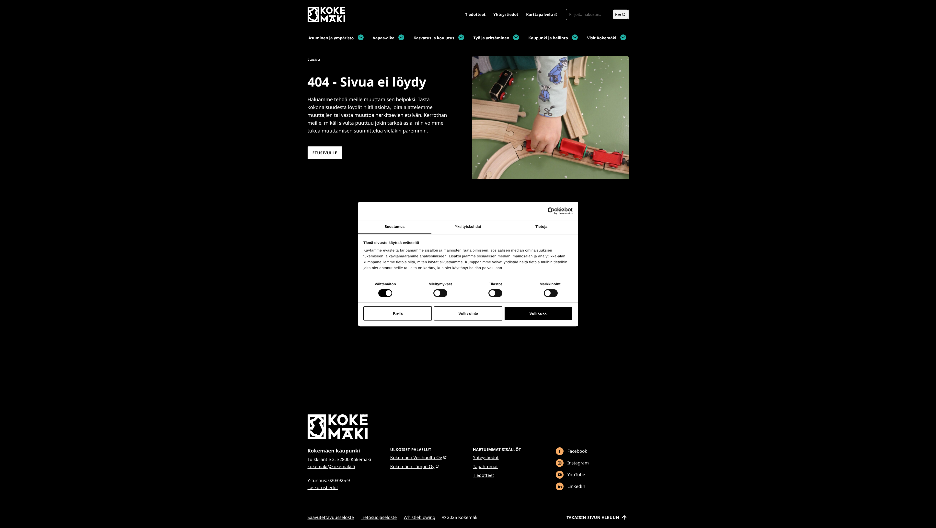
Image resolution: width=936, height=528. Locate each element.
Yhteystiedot (505, 14)
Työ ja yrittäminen (491, 38)
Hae (618, 14)
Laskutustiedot (323, 488)
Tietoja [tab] (541, 227)
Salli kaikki (538, 313)
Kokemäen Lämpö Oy (412, 467)
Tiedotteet (475, 14)
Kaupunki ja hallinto (548, 38)
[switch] (440, 293)
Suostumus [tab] (394, 227)
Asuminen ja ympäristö (331, 38)
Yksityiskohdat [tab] (468, 227)
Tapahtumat (485, 467)
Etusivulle (324, 152)
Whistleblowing (419, 517)
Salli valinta (468, 313)
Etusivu (314, 59)
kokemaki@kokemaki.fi (331, 467)
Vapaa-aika (383, 38)
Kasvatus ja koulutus (434, 38)
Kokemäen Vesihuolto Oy (416, 458)
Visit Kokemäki (601, 38)
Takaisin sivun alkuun (592, 517)
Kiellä (398, 313)
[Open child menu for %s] (359, 38)
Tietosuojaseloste (379, 517)
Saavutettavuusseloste (331, 517)
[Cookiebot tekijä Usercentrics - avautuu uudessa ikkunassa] (551, 211)
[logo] (326, 20)
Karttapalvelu (539, 14)
